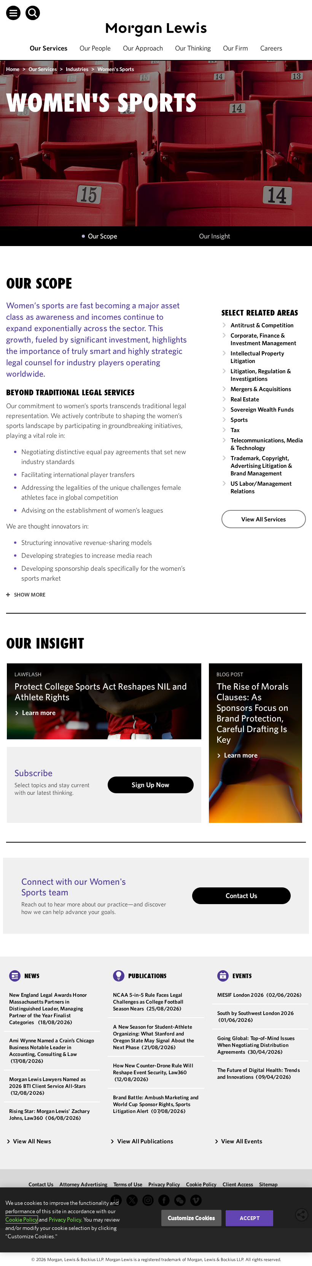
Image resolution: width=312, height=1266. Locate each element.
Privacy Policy (164, 1184)
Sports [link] (239, 419)
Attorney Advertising (83, 1184)
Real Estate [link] (245, 399)
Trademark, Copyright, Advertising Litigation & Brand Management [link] (261, 465)
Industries (77, 69)
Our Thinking (193, 48)
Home (12, 69)
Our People (95, 48)
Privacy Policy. (65, 1219)
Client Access (238, 1184)
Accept (249, 1218)
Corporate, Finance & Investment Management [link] (263, 339)
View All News (32, 1141)
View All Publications (145, 1141)
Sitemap (268, 1184)
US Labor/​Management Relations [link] (261, 487)
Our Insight (214, 236)
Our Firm (235, 48)
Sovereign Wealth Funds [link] (262, 409)
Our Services (48, 48)
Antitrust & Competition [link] (262, 325)
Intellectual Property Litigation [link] (257, 357)
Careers (271, 48)
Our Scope (102, 236)
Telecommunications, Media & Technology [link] (267, 443)
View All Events (241, 1141)
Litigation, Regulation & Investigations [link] (261, 374)
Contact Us (241, 895)
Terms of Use (127, 1184)
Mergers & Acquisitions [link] (261, 389)
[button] (13, 13)
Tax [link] (235, 430)
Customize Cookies (191, 1218)
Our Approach (143, 48)
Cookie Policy (201, 1184)
